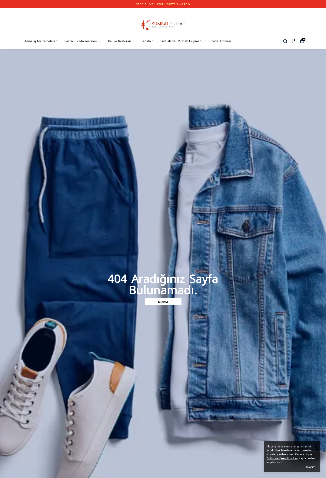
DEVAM (163, 301)
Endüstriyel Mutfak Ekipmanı (181, 41)
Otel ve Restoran (119, 41)
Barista (146, 41)
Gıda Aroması (221, 41)
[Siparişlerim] (293, 41)
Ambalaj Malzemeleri (39, 41)
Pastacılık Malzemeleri (80, 41)
